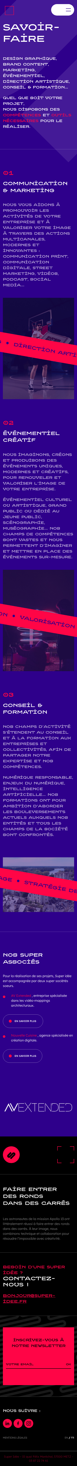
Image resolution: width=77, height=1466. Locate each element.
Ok (68, 1364)
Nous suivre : (21, 1411)
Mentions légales (15, 1437)
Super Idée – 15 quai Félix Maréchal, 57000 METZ (37, 1456)
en (66, 1437)
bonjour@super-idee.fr (29, 1298)
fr (72, 1437)
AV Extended (21, 996)
